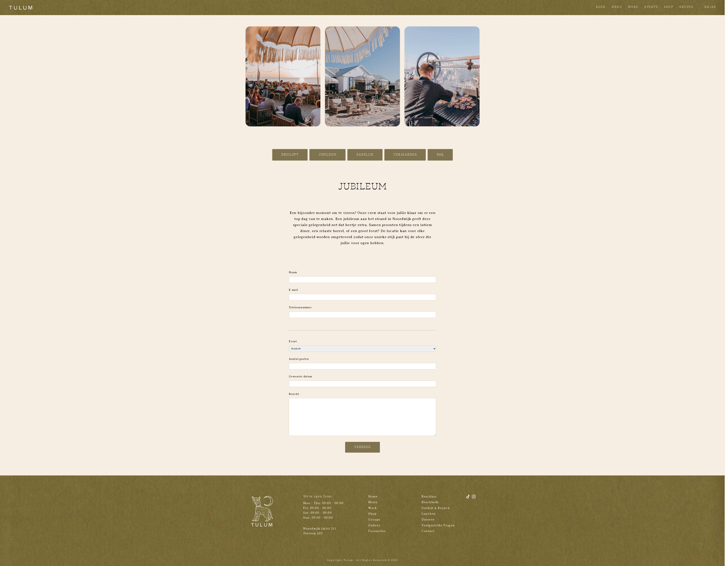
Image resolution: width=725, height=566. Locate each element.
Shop (372, 513)
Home (373, 496)
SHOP (668, 7)
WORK (633, 7)
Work (372, 508)
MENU (617, 7)
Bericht (294, 393)
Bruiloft (289, 154)
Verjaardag (405, 154)
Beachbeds (430, 502)
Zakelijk (364, 154)
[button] (356, 122)
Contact (428, 531)
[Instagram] (473, 498)
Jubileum (327, 154)
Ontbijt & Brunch (436, 508)
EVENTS (651, 7)
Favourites (377, 531)
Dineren (428, 519)
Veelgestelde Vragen (438, 525)
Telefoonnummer (300, 307)
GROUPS (686, 7)
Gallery (374, 525)
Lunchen (429, 513)
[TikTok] (468, 498)
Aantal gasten (299, 358)
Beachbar (429, 496)
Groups (374, 519)
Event (293, 341)
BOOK (600, 7)
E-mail (293, 289)
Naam (293, 272)
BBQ (440, 154)
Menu (372, 502)
